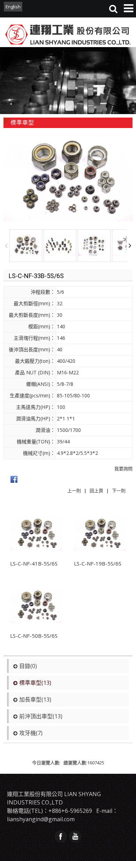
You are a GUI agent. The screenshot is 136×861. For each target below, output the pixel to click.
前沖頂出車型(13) (40, 716)
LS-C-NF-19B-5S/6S (97, 563)
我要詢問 (123, 468)
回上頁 (96, 490)
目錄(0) (28, 666)
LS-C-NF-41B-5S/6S (34, 563)
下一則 (119, 490)
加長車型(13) (35, 699)
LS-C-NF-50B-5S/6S (34, 635)
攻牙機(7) (31, 733)
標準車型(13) (35, 683)
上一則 (74, 490)
